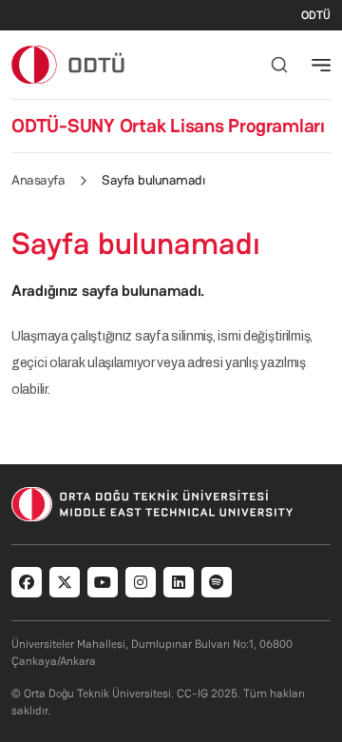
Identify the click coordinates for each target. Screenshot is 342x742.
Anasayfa (38, 179)
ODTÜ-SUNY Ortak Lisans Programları (168, 125)
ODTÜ (316, 15)
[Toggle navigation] (321, 64)
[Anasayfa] (68, 64)
